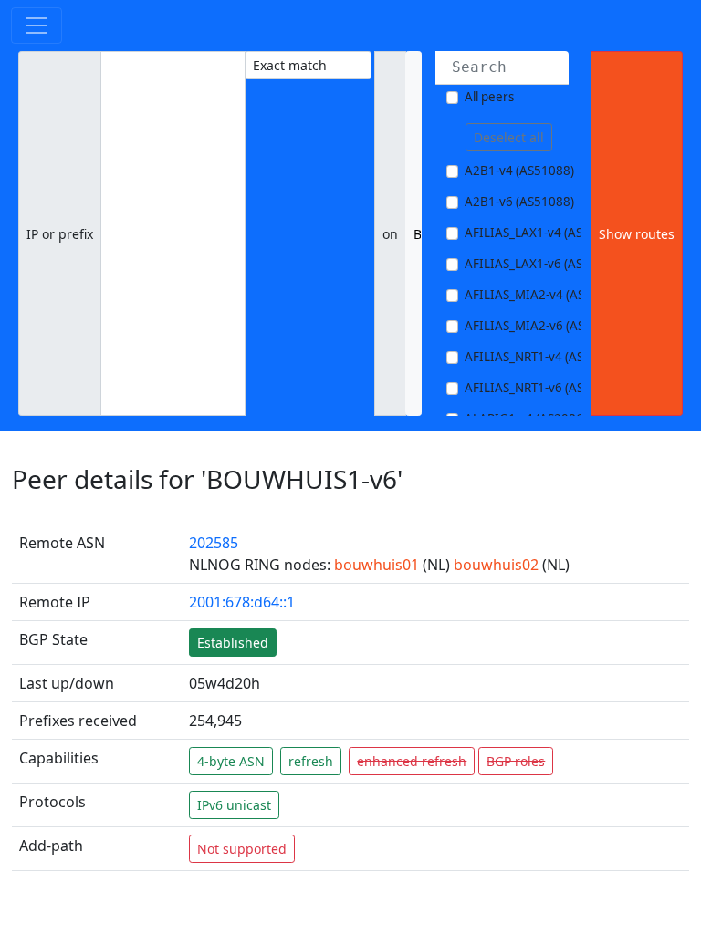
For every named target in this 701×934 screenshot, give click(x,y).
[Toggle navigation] (36, 25)
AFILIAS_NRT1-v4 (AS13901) (544, 356)
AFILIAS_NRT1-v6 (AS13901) (544, 387)
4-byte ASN (231, 761)
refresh (310, 761)
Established (232, 642)
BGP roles (516, 761)
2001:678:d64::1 (242, 602)
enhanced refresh (411, 761)
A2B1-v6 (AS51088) (519, 201)
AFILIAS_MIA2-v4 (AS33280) (544, 294)
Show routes (637, 234)
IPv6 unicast (234, 805)
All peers (489, 96)
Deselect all (509, 137)
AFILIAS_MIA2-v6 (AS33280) (544, 325)
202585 (213, 543)
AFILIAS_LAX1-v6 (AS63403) (544, 263)
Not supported (242, 848)
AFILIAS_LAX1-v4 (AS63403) (544, 232)
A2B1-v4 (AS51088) (519, 170)
